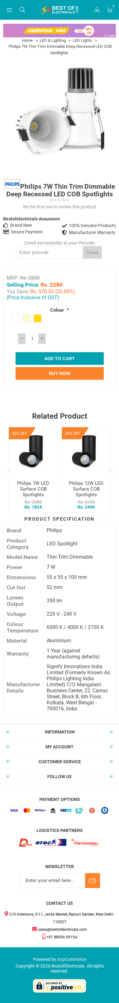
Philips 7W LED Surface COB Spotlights (33, 489)
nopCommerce (71, 959)
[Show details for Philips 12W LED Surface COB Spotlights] (86, 451)
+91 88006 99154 (61, 937)
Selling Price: (23, 285)
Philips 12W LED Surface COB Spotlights (86, 489)
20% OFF (19, 433)
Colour (57, 310)
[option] (33, 470)
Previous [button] (9, 470)
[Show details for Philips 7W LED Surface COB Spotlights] (33, 451)
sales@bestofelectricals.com (62, 929)
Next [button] (110, 470)
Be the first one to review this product (59, 206)
